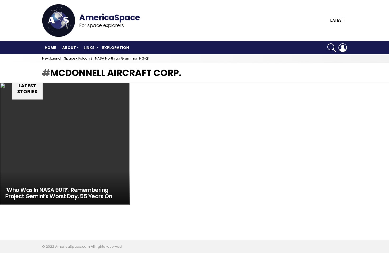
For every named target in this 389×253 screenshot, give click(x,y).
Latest (337, 20)
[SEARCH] (331, 47)
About (69, 47)
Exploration (115, 47)
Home (50, 47)
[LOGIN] (342, 47)
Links (89, 47)
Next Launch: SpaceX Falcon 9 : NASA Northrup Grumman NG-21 (95, 58)
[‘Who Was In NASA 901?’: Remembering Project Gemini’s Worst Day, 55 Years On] (65, 144)
